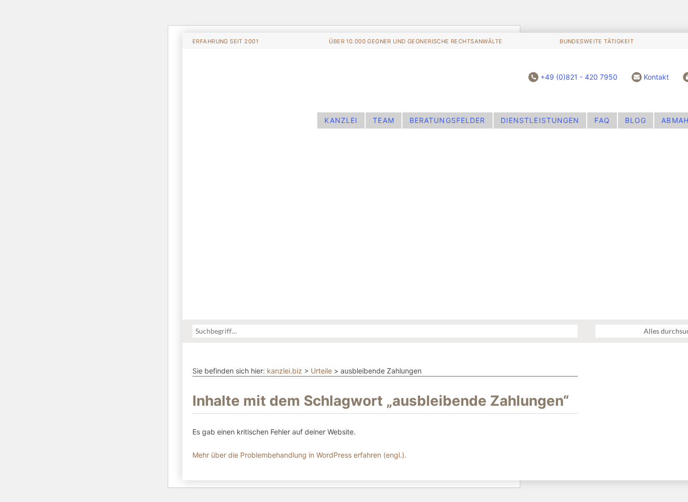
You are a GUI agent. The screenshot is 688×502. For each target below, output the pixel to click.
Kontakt (656, 77)
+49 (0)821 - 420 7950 (578, 77)
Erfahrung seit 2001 (225, 41)
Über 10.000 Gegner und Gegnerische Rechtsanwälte (415, 41)
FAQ (601, 120)
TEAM (383, 120)
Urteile (321, 370)
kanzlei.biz (284, 370)
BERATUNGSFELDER (447, 120)
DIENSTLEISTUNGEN (540, 120)
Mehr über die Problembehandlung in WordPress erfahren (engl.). (299, 455)
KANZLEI (341, 120)
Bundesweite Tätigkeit (597, 41)
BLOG (635, 120)
